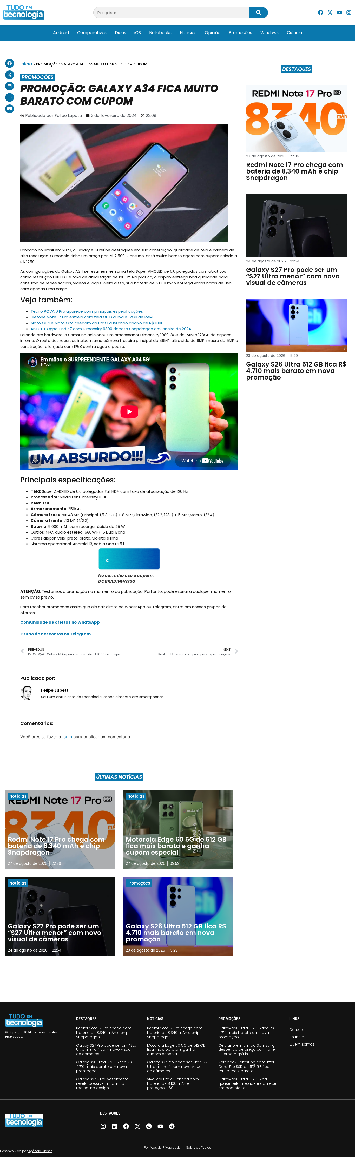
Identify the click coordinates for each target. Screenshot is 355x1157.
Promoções (240, 33)
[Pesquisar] (258, 12)
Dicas (120, 33)
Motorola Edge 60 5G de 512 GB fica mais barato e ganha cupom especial (176, 1050)
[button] (9, 63)
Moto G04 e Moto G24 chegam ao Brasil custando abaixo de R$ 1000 (97, 323)
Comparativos (92, 33)
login (67, 736)
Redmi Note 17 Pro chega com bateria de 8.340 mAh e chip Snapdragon (104, 1033)
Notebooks (160, 33)
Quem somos (302, 1044)
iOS (137, 33)
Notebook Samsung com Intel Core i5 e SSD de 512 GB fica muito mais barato (246, 1067)
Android (61, 33)
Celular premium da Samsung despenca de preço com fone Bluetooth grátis (246, 1050)
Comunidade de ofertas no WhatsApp (60, 622)
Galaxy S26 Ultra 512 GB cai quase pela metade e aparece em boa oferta (247, 1083)
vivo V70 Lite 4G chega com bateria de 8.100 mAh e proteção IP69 (173, 1083)
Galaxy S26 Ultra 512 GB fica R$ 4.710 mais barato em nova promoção (104, 1067)
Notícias (188, 33)
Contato (297, 1029)
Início (26, 64)
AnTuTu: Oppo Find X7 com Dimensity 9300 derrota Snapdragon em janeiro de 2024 (111, 328)
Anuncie (296, 1037)
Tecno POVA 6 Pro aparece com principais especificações (87, 311)
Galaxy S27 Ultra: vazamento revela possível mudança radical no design (102, 1083)
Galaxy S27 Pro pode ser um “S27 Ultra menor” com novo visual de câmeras (106, 1050)
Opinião (212, 33)
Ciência (294, 33)
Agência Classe (40, 1151)
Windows (269, 33)
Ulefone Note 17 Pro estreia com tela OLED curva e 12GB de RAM (92, 317)
